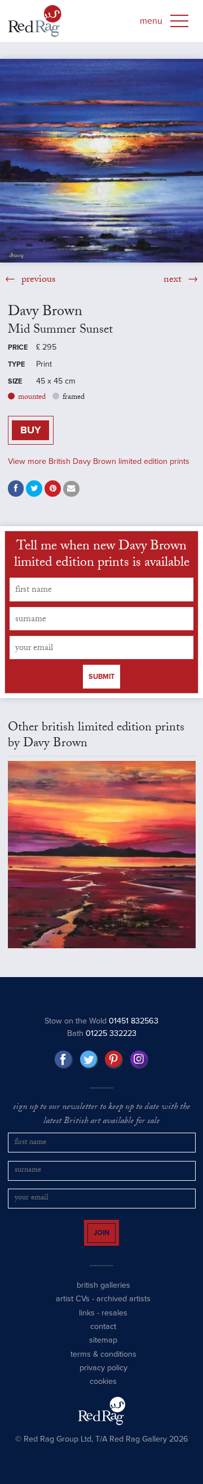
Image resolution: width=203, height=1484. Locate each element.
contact (103, 1336)
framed (74, 398)
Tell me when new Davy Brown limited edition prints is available (101, 556)
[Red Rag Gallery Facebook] (64, 1060)
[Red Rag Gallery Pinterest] (114, 1060)
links (87, 1322)
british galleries (103, 1295)
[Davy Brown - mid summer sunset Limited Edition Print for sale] (101, 161)
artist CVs (73, 1309)
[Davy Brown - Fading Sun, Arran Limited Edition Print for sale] (102, 854)
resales (114, 1322)
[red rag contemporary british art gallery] (34, 21)
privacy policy (103, 1378)
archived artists (123, 1309)
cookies (103, 1391)
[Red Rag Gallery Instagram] (139, 1060)
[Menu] (179, 21)
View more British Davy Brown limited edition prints (98, 461)
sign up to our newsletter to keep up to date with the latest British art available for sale (101, 1115)
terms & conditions (103, 1364)
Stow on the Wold (101, 1021)
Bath (101, 1033)
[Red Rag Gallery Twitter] (89, 1060)
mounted (32, 398)
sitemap (103, 1350)
